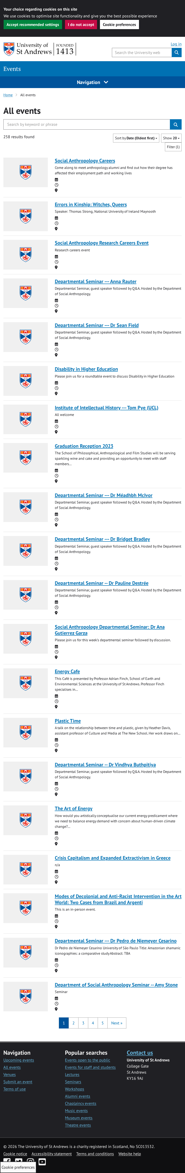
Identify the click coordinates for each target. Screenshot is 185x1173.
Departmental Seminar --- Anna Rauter (95, 281)
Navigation (89, 82)
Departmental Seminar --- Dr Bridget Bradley (102, 539)
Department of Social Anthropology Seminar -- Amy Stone (116, 985)
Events (12, 69)
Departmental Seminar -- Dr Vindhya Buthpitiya (105, 764)
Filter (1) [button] (173, 147)
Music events (76, 1110)
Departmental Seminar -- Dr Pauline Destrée (101, 583)
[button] (116, 1022)
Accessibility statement (52, 1153)
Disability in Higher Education (86, 369)
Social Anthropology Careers (85, 160)
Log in (176, 44)
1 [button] (64, 1023)
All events (12, 1067)
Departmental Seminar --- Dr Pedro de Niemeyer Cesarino (116, 940)
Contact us (140, 1052)
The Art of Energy (73, 808)
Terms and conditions (95, 1153)
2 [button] (73, 1023)
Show (170, 138)
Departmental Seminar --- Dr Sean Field (97, 325)
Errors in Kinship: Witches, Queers (91, 204)
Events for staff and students (90, 1067)
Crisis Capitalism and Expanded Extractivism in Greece (113, 858)
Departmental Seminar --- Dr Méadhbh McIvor (104, 495)
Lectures (72, 1074)
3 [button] (83, 1023)
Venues (9, 1074)
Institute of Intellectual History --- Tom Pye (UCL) (106, 407)
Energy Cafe (67, 671)
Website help (129, 1153)
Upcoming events (18, 1060)
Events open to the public (87, 1060)
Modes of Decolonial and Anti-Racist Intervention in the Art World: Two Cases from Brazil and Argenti (118, 899)
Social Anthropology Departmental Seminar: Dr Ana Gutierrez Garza (110, 630)
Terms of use (14, 1088)
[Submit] (176, 124)
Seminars (73, 1081)
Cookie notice (15, 1153)
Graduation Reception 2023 (84, 446)
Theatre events (78, 1125)
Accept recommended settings (33, 24)
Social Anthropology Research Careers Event (102, 243)
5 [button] (103, 1023)
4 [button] (93, 1023)
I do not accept (81, 24)
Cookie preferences (119, 24)
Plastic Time (68, 721)
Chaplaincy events (80, 1103)
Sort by (135, 138)
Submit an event (17, 1081)
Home (8, 95)
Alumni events (77, 1096)
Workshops (74, 1088)
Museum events (78, 1117)
